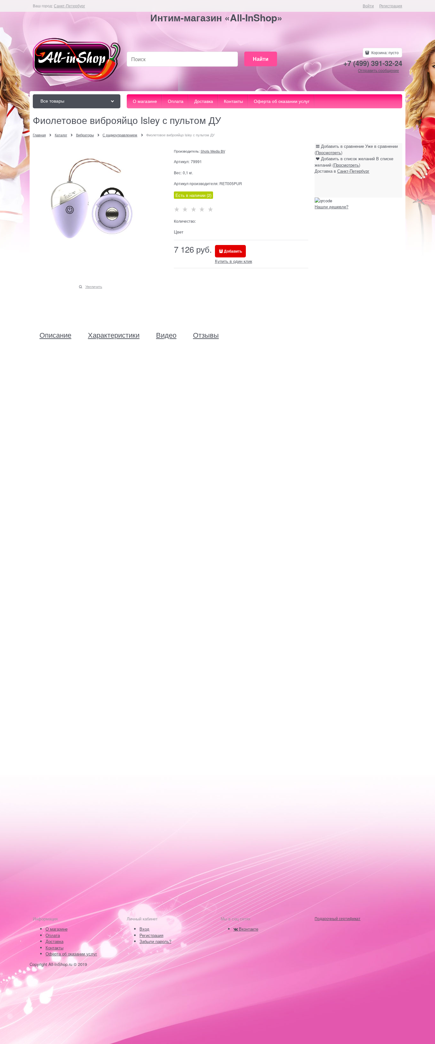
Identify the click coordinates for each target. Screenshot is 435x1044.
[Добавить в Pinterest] (373, 186)
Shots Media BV (213, 151)
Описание (55, 334)
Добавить (233, 251)
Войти (368, 5)
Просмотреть (328, 152)
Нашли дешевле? (331, 207)
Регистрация (390, 5)
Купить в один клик (233, 261)
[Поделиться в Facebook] (337, 186)
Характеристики (113, 334)
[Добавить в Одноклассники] (349, 186)
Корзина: (384, 52)
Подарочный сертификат (337, 918)
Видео (166, 334)
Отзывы (206, 334)
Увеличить (93, 286)
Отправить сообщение (378, 70)
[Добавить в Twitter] (361, 186)
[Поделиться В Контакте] (324, 186)
